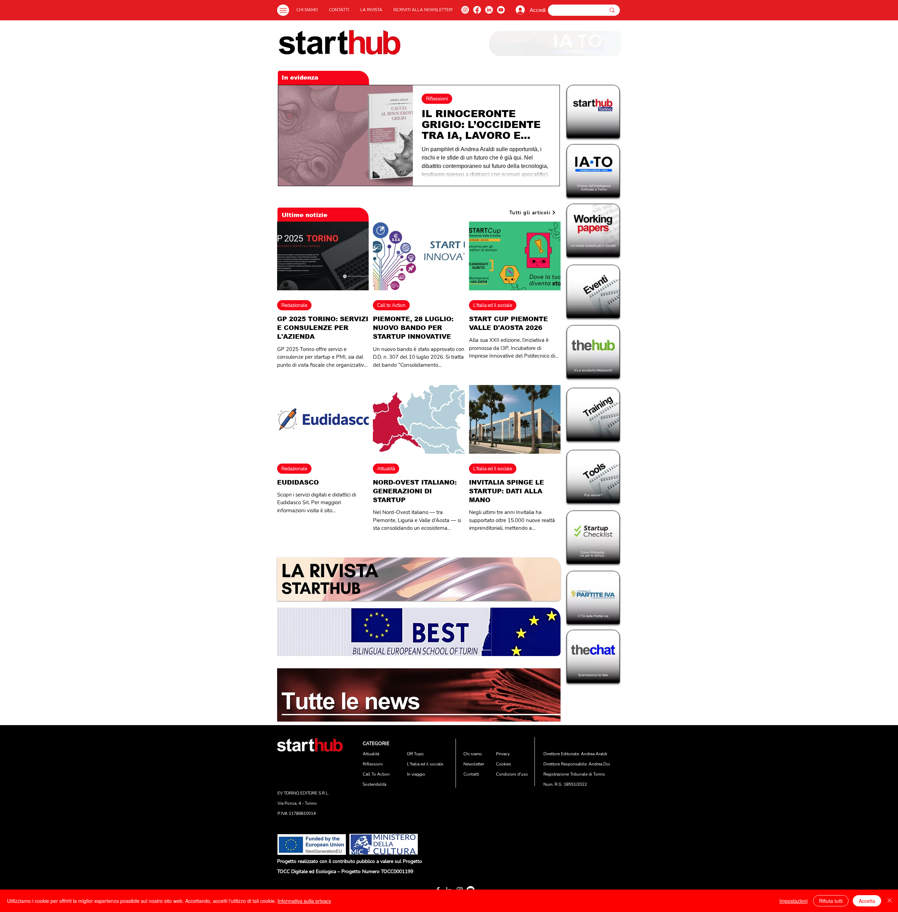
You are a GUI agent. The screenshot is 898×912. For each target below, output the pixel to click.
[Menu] (283, 10)
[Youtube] (501, 10)
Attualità (386, 468)
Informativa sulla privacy (304, 900)
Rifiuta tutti (831, 900)
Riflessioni (437, 98)
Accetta (867, 900)
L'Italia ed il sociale (492, 305)
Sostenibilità (374, 784)
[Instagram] (465, 10)
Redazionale (294, 305)
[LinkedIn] (489, 10)
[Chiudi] (889, 900)
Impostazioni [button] (793, 900)
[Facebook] (477, 10)
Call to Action (391, 305)
